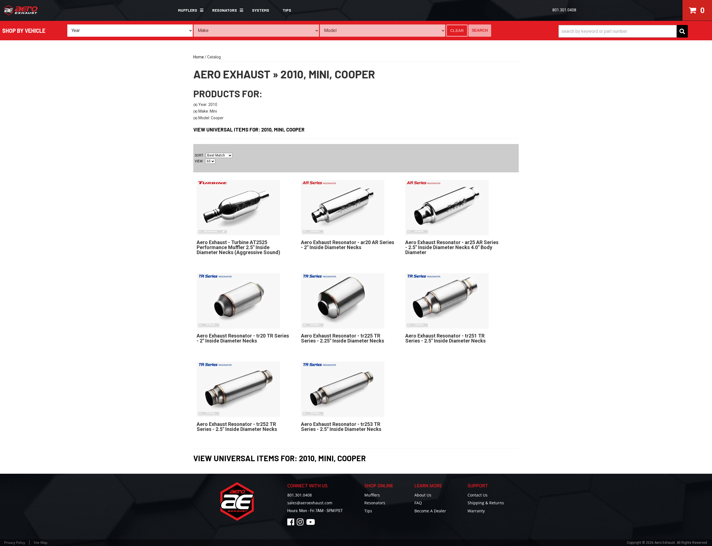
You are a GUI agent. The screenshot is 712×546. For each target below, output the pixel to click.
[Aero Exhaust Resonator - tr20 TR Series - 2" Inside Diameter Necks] (238, 300)
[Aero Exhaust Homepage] (60, 10)
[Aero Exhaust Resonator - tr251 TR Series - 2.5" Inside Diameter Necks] (447, 300)
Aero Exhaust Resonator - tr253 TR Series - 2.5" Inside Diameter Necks (341, 426)
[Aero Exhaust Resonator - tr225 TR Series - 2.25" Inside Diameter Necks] (342, 300)
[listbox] (130, 30)
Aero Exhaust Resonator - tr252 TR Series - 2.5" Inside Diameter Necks (237, 426)
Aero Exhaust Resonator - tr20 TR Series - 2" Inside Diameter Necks (243, 338)
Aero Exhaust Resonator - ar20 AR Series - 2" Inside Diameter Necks (347, 244)
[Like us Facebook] (291, 523)
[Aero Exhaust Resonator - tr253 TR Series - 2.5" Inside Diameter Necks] (342, 389)
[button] (188, 10)
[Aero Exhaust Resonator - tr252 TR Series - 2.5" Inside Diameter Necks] (238, 389)
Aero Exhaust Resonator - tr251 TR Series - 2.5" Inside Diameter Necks (445, 338)
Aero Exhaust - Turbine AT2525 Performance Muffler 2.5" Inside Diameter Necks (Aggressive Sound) (238, 247)
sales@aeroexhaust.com (309, 502)
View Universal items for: (249, 129)
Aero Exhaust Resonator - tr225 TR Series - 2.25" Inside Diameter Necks (342, 338)
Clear (457, 30)
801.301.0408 (299, 495)
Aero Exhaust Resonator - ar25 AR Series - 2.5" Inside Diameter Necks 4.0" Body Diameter (451, 247)
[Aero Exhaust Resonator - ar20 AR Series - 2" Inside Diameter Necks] (342, 207)
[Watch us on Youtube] (311, 523)
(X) (195, 105)
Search (480, 30)
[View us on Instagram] (301, 523)
